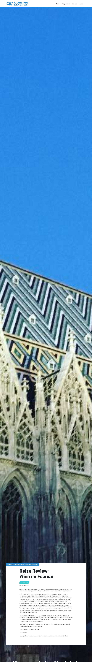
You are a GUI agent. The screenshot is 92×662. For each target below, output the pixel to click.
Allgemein (9, 564)
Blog (57, 4)
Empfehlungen (28, 564)
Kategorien (65, 4)
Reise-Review (35, 564)
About (81, 4)
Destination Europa (19, 564)
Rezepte (74, 4)
